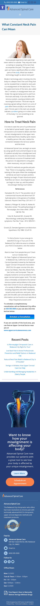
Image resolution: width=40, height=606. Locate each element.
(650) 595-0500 (11, 2)
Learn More (19, 473)
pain (6, 106)
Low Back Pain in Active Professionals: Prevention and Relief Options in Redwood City (20, 353)
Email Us (23, 2)
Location (31, 604)
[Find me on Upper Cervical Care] (12, 531)
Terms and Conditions (21, 604)
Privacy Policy (10, 604)
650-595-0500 (11, 309)
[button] (2, 7)
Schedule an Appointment (20, 482)
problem (15, 111)
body (18, 72)
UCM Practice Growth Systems (25, 602)
